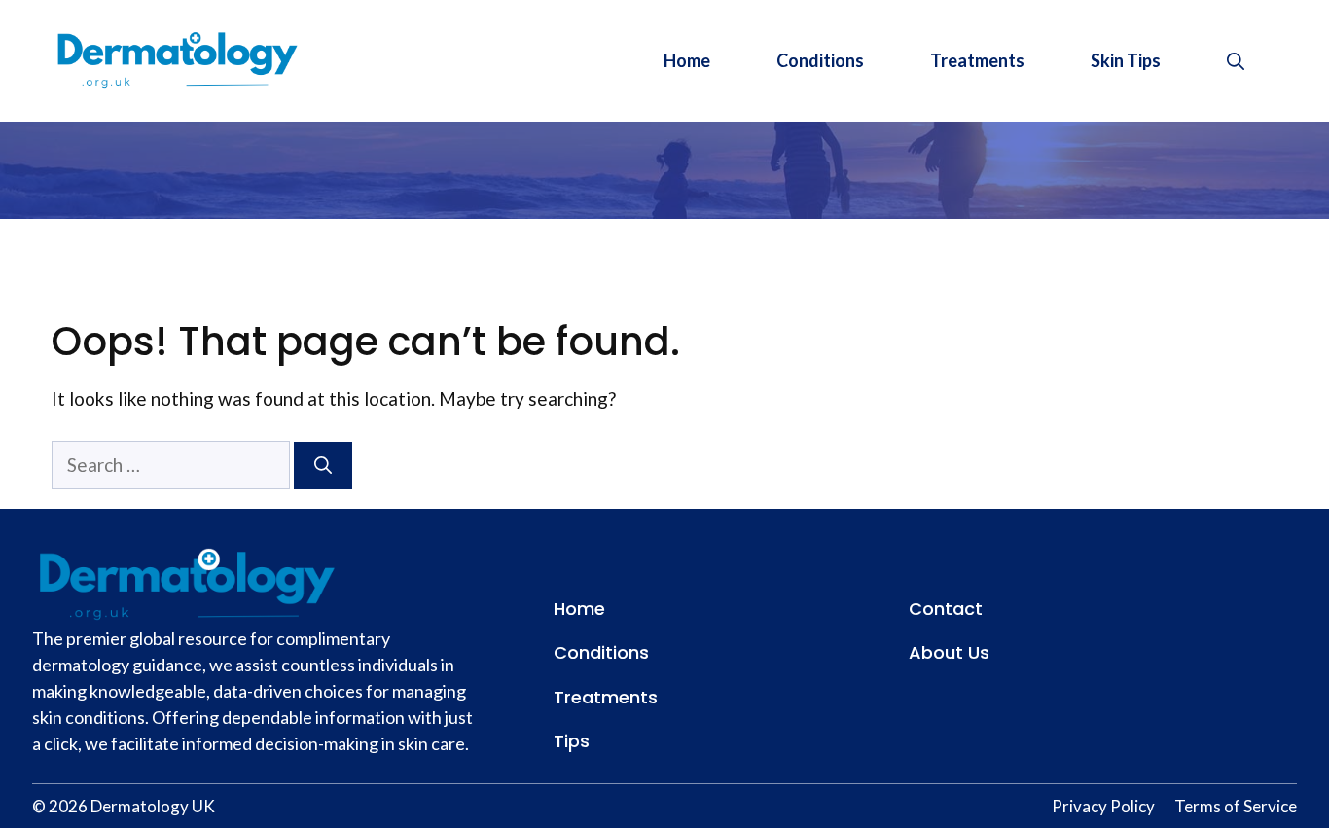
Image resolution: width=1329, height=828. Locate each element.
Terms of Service (1235, 806)
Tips (572, 741)
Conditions (820, 60)
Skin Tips (1126, 60)
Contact (946, 608)
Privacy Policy (1103, 806)
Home (687, 60)
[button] (1235, 60)
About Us (949, 652)
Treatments (977, 60)
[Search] (323, 465)
